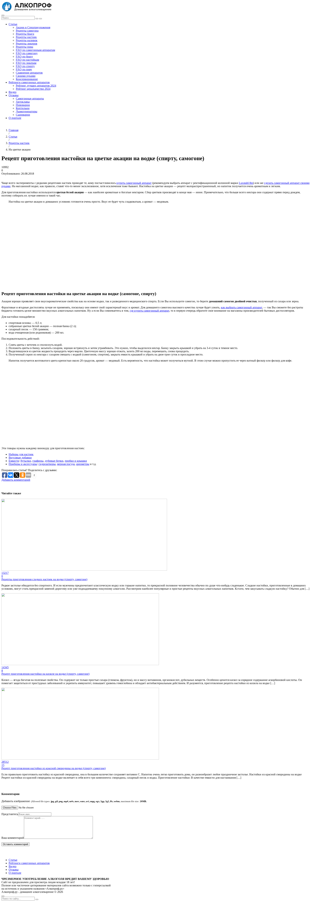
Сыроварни (23, 114)
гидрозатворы (47, 464)
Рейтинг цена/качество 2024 (33, 88)
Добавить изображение (74, 801)
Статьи (13, 24)
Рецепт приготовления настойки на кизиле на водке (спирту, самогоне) (45, 673)
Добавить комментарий (15, 479)
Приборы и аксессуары (23, 464)
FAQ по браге (24, 56)
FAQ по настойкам (27, 59)
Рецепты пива (24, 46)
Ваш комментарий (12, 837)
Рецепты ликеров (26, 43)
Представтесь (9, 814)
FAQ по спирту (25, 66)
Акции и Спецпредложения (33, 27)
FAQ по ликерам (26, 62)
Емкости (14, 460)
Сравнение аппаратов (29, 72)
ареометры (82, 464)
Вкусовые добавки (20, 457)
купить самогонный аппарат (134, 182)
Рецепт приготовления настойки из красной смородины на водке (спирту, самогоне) (53, 768)
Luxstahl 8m (246, 182)
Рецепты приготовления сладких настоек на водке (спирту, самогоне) (44, 579)
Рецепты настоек (26, 37)
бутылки (26, 460)
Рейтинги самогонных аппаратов (29, 82)
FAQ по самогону (27, 53)
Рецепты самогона (27, 30)
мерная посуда (66, 464)
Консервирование (27, 79)
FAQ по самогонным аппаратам (35, 50)
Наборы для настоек (21, 454)
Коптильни (23, 108)
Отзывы (14, 95)
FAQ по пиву (24, 69)
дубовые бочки (54, 460)
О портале (15, 117)
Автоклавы (23, 101)
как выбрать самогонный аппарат (241, 307)
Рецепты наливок (26, 40)
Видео (12, 92)
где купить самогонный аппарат (149, 310)
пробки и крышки (76, 460)
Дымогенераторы (26, 111)
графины (37, 460)
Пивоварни (23, 105)
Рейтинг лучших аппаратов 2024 (36, 85)
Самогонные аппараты (30, 98)
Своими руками (25, 75)
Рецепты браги (25, 33)
